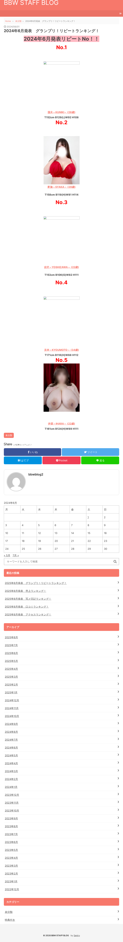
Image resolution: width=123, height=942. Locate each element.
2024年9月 (11, 724)
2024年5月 (11, 755)
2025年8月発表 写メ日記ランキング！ (28, 598)
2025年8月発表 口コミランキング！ (27, 606)
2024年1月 (11, 787)
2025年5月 (11, 661)
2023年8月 (11, 826)
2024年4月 (11, 763)
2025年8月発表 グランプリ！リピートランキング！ (36, 583)
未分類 (8, 435)
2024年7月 (11, 739)
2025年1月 (11, 692)
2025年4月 (11, 668)
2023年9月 (11, 818)
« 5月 (7, 555)
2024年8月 (11, 731)
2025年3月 (11, 676)
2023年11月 (12, 802)
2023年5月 (11, 850)
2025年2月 (11, 684)
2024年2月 (11, 779)
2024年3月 (11, 771)
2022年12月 (12, 889)
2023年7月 (11, 834)
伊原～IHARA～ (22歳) (61, 423)
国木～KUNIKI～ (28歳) (61, 112)
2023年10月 (12, 810)
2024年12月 (12, 700)
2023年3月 (11, 865)
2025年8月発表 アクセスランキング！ (28, 614)
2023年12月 (12, 794)
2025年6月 (11, 653)
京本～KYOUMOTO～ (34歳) (61, 349)
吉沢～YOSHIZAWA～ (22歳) (61, 267)
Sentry (77, 935)
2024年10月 (12, 716)
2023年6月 (11, 842)
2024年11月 (12, 708)
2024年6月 (11, 747)
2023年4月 (11, 857)
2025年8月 (11, 637)
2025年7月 (11, 645)
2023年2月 (11, 873)
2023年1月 (11, 881)
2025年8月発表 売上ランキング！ (25, 590)
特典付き (10, 919)
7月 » (16, 555)
